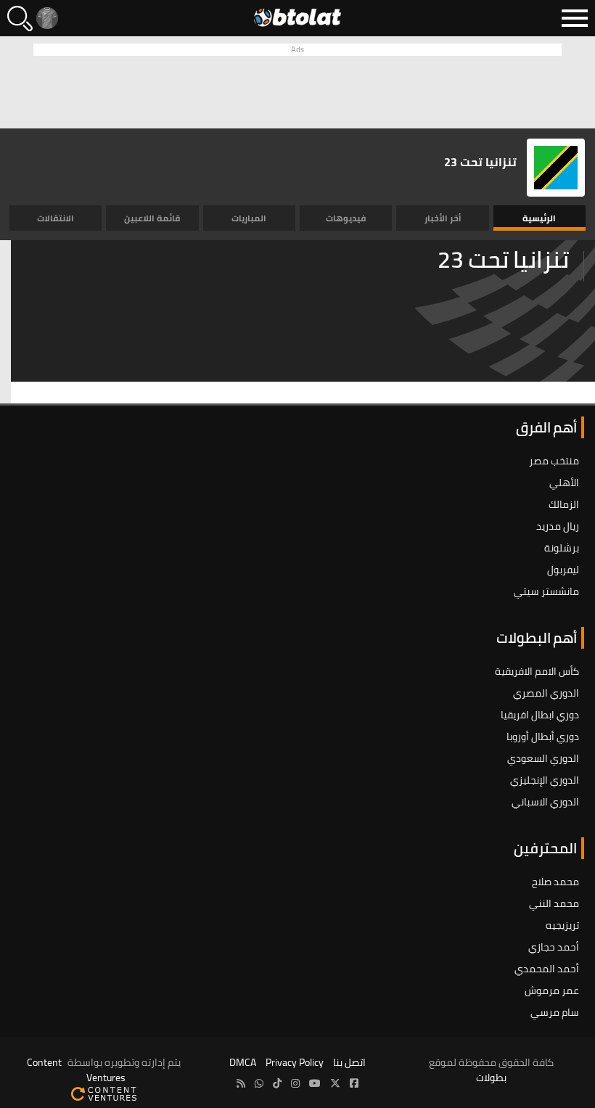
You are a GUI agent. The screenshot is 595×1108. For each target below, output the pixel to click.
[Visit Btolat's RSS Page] (241, 1083)
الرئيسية (539, 218)
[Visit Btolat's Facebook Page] (354, 1083)
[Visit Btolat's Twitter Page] (335, 1083)
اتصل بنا (349, 1062)
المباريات (248, 218)
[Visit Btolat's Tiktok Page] (277, 1083)
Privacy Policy (295, 1062)
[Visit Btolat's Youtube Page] (315, 1083)
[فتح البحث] (20, 18)
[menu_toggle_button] (575, 18)
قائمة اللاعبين (152, 218)
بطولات (491, 1077)
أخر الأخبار (442, 218)
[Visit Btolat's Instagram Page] (295, 1083)
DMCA (242, 1062)
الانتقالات (55, 218)
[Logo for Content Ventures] (103, 1092)
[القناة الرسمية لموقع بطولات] (259, 1083)
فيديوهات (346, 218)
